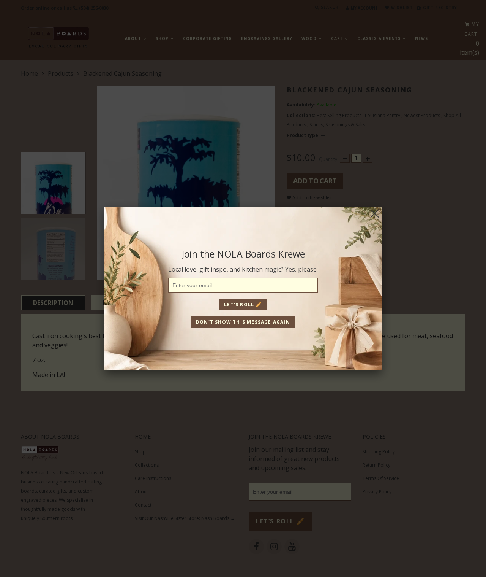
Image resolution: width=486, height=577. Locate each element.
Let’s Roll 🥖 (243, 304)
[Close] (375, 213)
